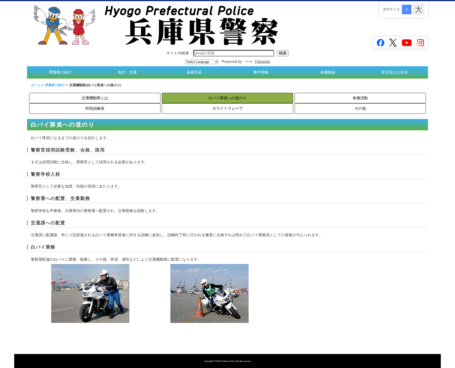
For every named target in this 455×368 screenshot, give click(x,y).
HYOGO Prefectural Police (225, 361)
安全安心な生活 (394, 72)
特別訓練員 (94, 108)
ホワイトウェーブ (227, 108)
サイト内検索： (179, 53)
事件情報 (260, 72)
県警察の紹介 (60, 72)
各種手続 (194, 72)
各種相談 (327, 72)
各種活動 (360, 98)
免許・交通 (127, 72)
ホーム (36, 85)
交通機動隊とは (95, 98)
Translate (262, 62)
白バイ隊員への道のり (227, 98)
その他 (360, 108)
